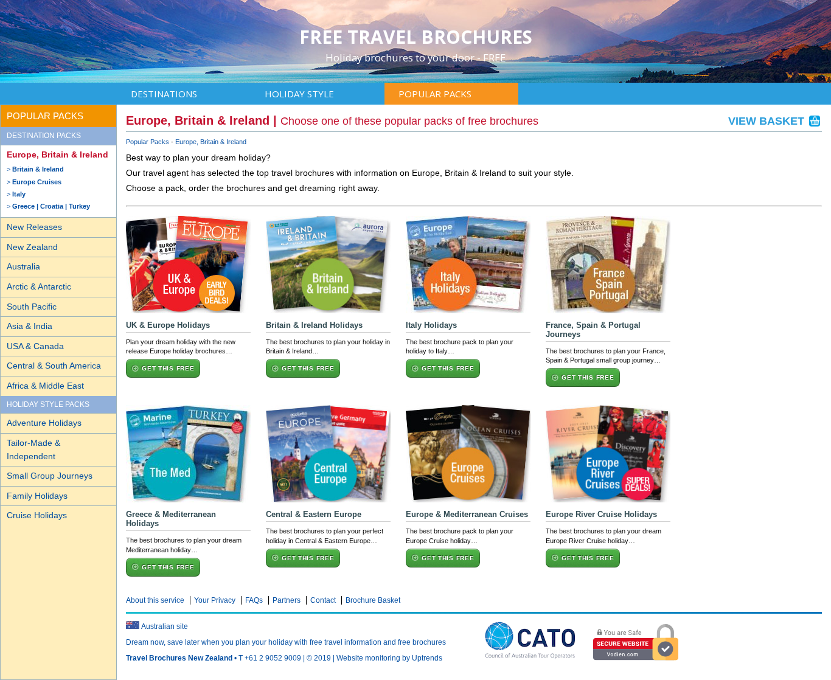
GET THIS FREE (168, 368)
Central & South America (54, 365)
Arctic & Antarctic (39, 286)
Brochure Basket (373, 600)
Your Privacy (214, 600)
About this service (155, 600)
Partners (287, 600)
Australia (23, 266)
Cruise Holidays (37, 515)
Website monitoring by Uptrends (389, 658)
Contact (323, 600)
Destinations (164, 94)
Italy (19, 194)
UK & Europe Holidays (168, 325)
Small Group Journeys (49, 476)
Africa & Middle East (45, 385)
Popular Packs (434, 94)
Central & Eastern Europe (313, 514)
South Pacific (32, 306)
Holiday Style (299, 94)
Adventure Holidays (44, 423)
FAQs (254, 600)
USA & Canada (35, 346)
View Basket (767, 121)
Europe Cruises (36, 182)
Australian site (164, 626)
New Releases (34, 227)
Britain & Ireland (38, 169)
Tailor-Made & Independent (33, 449)
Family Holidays (37, 496)
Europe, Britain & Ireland (57, 154)
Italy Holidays (431, 325)
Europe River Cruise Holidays (601, 514)
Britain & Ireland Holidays (314, 325)
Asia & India (29, 326)
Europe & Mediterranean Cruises (467, 514)
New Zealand (32, 247)
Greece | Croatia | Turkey (51, 206)
